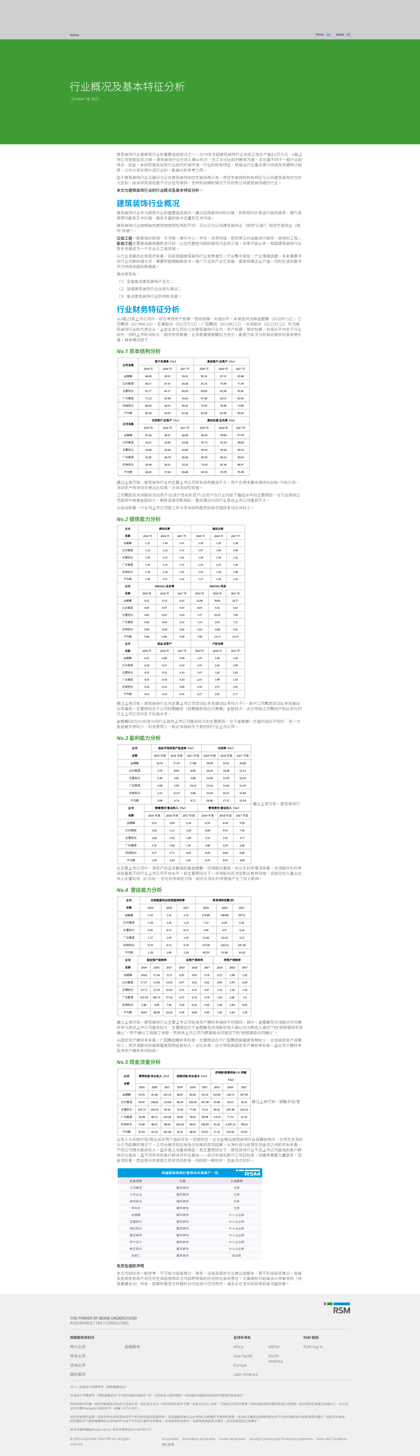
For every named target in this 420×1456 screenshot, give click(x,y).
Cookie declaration (232, 1439)
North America (275, 1358)
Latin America (245, 1374)
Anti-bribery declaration (199, 1439)
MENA (274, 1346)
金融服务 (132, 1346)
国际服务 (78, 1374)
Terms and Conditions (331, 1439)
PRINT (320, 35)
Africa (238, 1346)
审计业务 (78, 1346)
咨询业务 (78, 1365)
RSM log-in (313, 1346)
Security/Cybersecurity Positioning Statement (281, 1439)
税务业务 (78, 1355)
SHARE (340, 35)
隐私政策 (168, 1444)
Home (74, 35)
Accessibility (170, 1439)
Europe (240, 1365)
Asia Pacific (243, 1355)
